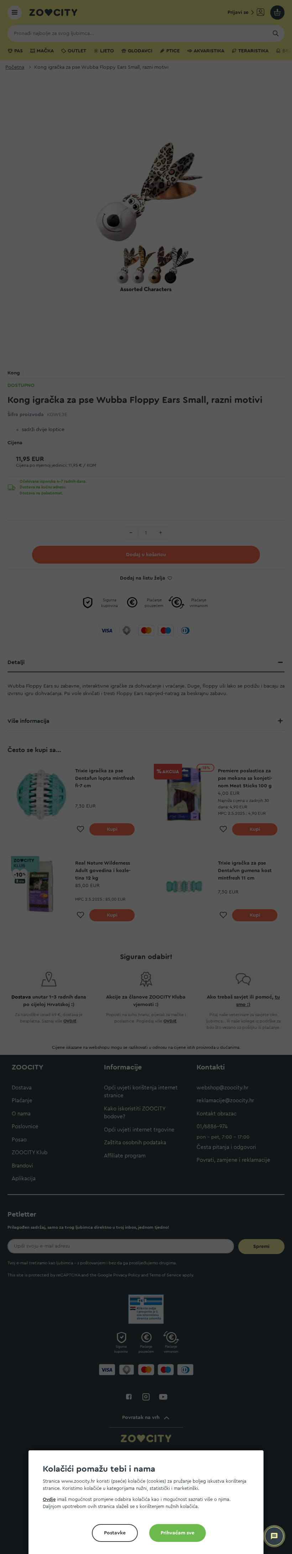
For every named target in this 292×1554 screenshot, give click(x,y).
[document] (149, 1505)
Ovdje (49, 1499)
